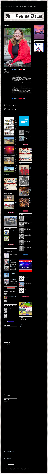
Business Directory (18, 6)
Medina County (21, 326)
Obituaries (10, 6)
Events (35, 6)
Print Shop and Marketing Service (18, 9)
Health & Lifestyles (24, 6)
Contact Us (31, 6)
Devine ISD (21, 325)
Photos (14, 6)
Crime (28, 6)
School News (6, 6)
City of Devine (21, 324)
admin (5, 70)
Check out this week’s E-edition (8, 9)
